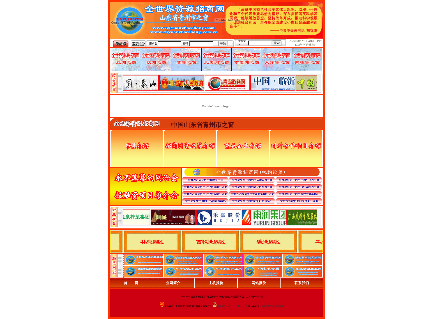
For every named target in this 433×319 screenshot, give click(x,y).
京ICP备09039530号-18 (273, 306)
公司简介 (173, 283)
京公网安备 (223, 306)
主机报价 (216, 283)
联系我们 (302, 283)
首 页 (131, 283)
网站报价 (259, 283)
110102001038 (238, 306)
